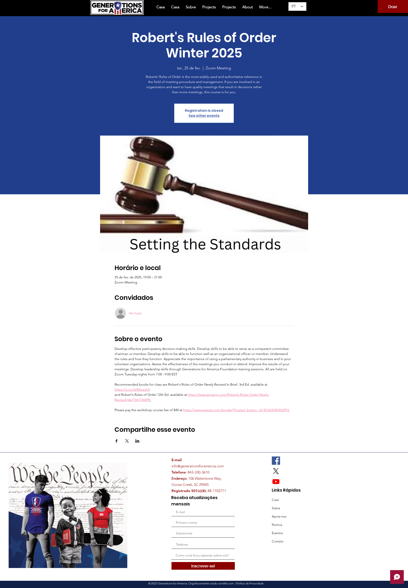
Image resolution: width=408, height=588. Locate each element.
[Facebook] (276, 460)
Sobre (276, 508)
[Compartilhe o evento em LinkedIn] (137, 441)
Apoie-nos (279, 516)
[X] (276, 471)
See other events (204, 115)
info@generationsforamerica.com (197, 466)
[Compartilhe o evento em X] (127, 441)
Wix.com (228, 583)
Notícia (277, 525)
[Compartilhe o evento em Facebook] (117, 441)
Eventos (277, 533)
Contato (277, 541)
